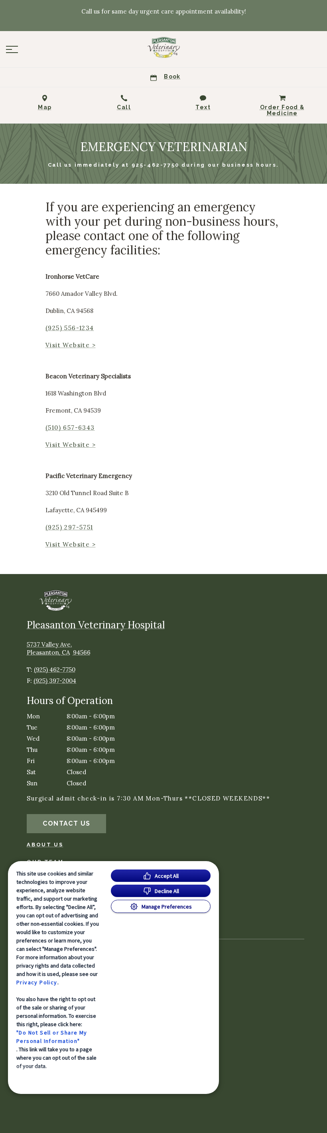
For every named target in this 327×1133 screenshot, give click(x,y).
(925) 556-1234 (69, 328)
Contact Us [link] (66, 823)
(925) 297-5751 (69, 527)
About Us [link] (45, 845)
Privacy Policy (36, 982)
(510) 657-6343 (70, 427)
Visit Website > (70, 345)
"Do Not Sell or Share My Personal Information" (51, 1036)
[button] (12, 49)
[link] (163, 47)
